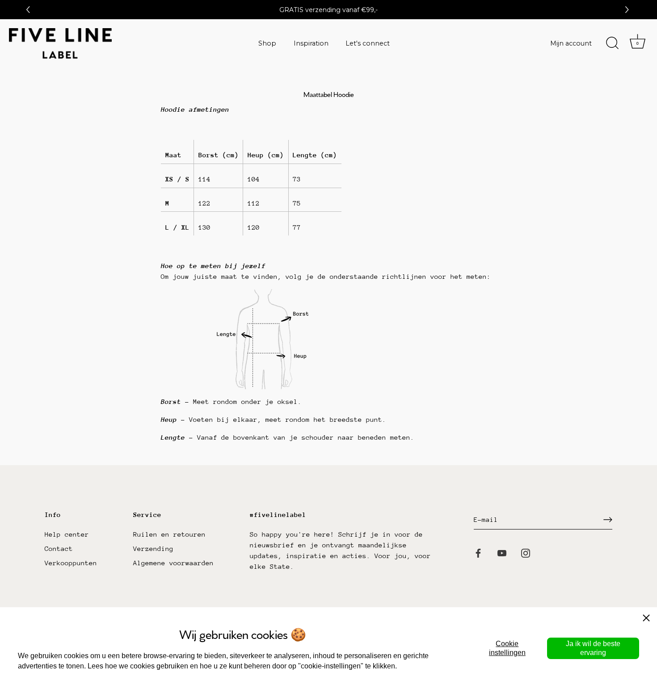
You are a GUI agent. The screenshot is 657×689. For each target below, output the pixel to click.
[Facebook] (478, 552)
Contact (59, 548)
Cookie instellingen (507, 648)
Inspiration (311, 43)
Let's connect (367, 43)
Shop (267, 43)
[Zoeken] (612, 43)
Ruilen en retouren (169, 534)
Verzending (153, 548)
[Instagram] (525, 552)
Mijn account (571, 43)
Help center (67, 534)
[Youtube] (501, 552)
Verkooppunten (71, 563)
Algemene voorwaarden (173, 563)
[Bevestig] (607, 519)
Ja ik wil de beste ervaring (593, 648)
